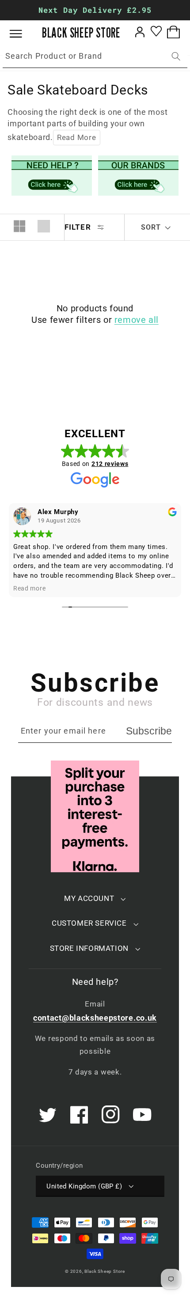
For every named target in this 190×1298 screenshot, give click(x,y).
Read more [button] (29, 588)
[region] (95, 10)
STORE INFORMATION (89, 948)
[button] (22, 33)
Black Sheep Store (104, 1271)
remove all (136, 319)
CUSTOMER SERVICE (89, 923)
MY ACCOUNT (89, 898)
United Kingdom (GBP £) (84, 1186)
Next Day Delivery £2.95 (95, 10)
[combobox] (95, 56)
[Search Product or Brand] (176, 56)
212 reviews (110, 463)
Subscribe (149, 731)
